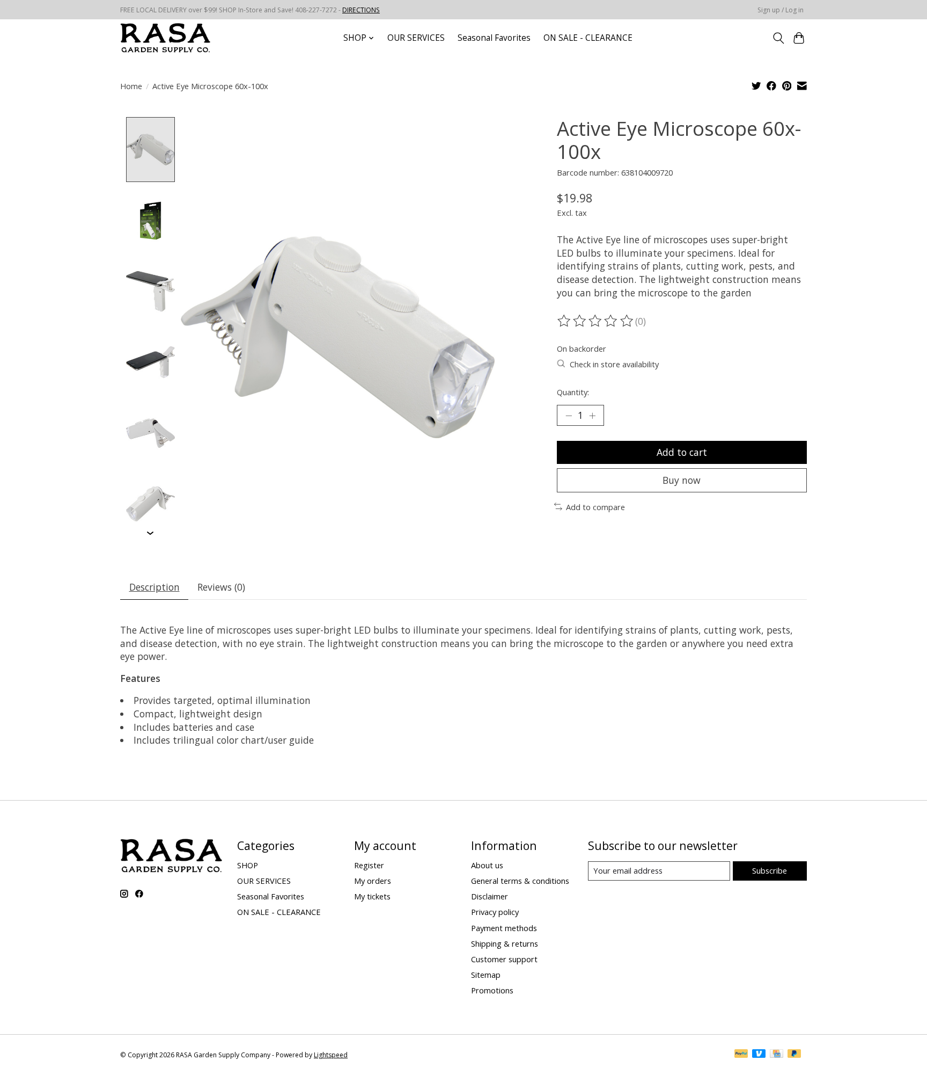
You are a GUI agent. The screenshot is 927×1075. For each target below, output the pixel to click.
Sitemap (486, 974)
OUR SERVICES (416, 37)
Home (131, 86)
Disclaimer (489, 896)
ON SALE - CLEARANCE (587, 37)
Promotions (492, 990)
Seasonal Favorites (494, 37)
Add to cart (682, 452)
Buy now (682, 480)
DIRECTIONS (361, 9)
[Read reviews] (596, 321)
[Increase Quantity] (592, 415)
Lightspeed (331, 1054)
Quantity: (573, 392)
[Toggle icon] (778, 38)
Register (369, 865)
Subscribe (769, 870)
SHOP (247, 865)
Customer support (504, 959)
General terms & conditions (520, 880)
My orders (372, 880)
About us (487, 865)
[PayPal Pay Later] (794, 1054)
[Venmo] (759, 1054)
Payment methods (504, 928)
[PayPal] (741, 1054)
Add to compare (595, 507)
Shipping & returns (504, 943)
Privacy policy (495, 911)
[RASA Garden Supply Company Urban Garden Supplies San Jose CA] (165, 38)
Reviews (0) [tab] (221, 586)
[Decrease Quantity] (568, 415)
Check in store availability (614, 364)
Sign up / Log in (780, 9)
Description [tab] (154, 586)
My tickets (372, 896)
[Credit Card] (776, 1054)
